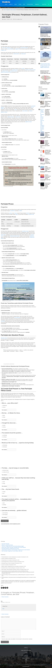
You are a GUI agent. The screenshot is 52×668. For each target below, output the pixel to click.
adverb (27, 213)
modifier (20, 210)
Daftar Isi (10, 4)
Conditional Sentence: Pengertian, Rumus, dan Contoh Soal (47, 112)
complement (12, 210)
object (17, 214)
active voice (3, 234)
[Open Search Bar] (48, 4)
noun (16, 109)
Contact (26, 660)
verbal (23, 68)
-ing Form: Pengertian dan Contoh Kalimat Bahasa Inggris (13, 546)
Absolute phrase (4, 337)
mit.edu (3, 558)
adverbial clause (25, 231)
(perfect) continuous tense (30, 69)
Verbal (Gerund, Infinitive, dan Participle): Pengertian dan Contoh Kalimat (16, 549)
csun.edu (3, 564)
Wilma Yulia (16, 19)
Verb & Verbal (13, 9)
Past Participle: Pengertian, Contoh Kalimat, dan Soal (12, 550)
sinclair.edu (11, 561)
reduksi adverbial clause (14, 235)
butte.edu (18, 569)
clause (15, 213)
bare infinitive (7, 47)
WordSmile (6, 2)
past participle (10, 48)
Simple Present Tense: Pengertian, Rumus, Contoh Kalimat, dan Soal (45, 72)
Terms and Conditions (26, 658)
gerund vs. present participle (7, 544)
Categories (37, 4)
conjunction (32, 235)
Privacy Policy (26, 656)
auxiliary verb (15, 69)
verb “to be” (18, 116)
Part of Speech (7, 9)
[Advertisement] (18, 32)
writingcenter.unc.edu (11, 566)
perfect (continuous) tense (6, 72)
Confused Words (30, 4)
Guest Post (44, 4)
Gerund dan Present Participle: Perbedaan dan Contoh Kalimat (14, 547)
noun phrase (24, 110)
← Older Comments (4, 596)
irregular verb (3, 50)
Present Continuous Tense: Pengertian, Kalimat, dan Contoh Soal (45, 161)
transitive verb (31, 214)
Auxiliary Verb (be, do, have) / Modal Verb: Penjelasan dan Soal (45, 153)
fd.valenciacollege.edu (11, 567)
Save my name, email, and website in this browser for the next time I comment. (17, 638)
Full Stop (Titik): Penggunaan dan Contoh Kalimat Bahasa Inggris (45, 82)
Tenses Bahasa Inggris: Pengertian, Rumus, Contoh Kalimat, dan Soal (45, 95)
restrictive (3, 321)
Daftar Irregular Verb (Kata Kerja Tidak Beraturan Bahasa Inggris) (45, 169)
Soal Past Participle (5, 543)
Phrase (20, 4)
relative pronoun (11, 116)
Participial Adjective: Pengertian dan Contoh (10, 548)
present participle (24, 47)
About (26, 659)
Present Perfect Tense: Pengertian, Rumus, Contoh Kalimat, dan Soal (45, 177)
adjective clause (28, 121)
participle (20, 19)
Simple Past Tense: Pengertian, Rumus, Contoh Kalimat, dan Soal (45, 35)
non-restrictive (17, 317)
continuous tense (13, 70)
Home (6, 4)
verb (3, 47)
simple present (16, 53)
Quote (15, 4)
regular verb (17, 48)
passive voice (5, 70)
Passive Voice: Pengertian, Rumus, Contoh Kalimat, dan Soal (45, 185)
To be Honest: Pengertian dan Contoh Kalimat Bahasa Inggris (13, 7)
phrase (10, 213)
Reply (3, 608)
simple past (23, 53)
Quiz (24, 4)
